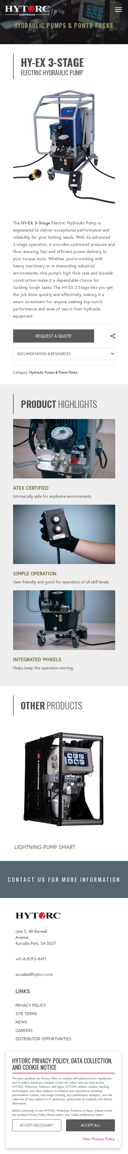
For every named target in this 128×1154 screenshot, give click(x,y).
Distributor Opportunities (43, 1038)
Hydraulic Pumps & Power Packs (53, 372)
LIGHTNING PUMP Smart (44, 847)
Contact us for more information (64, 879)
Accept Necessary (37, 1125)
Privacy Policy (30, 1005)
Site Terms (26, 1013)
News (21, 1022)
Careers (24, 1030)
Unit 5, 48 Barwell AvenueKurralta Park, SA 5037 (35, 937)
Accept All (90, 1125)
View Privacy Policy (98, 1138)
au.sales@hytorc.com (34, 974)
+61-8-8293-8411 (30, 959)
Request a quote (53, 336)
